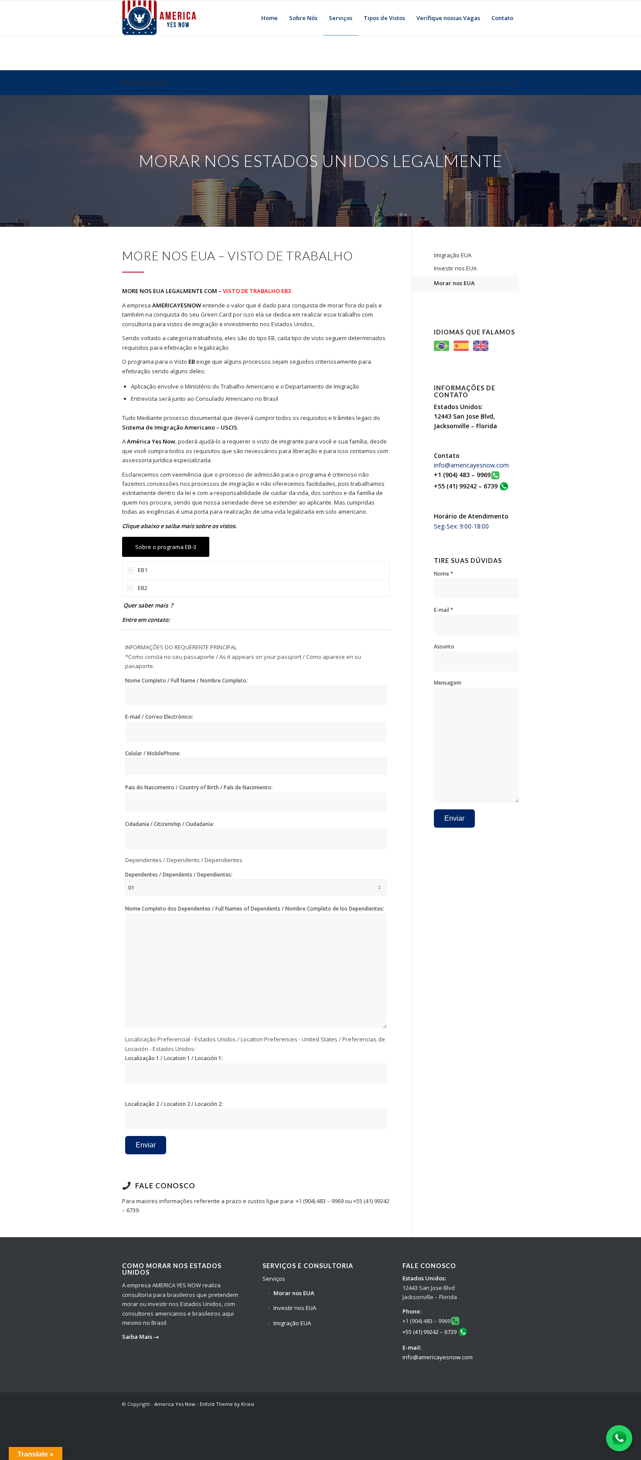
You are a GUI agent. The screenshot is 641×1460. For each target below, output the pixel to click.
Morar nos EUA (145, 82)
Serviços (467, 82)
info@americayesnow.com (471, 465)
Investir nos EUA (455, 268)
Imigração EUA (452, 255)
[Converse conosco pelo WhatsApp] (619, 1438)
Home (444, 82)
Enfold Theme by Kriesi (227, 1404)
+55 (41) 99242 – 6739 (429, 1332)
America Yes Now (174, 1404)
